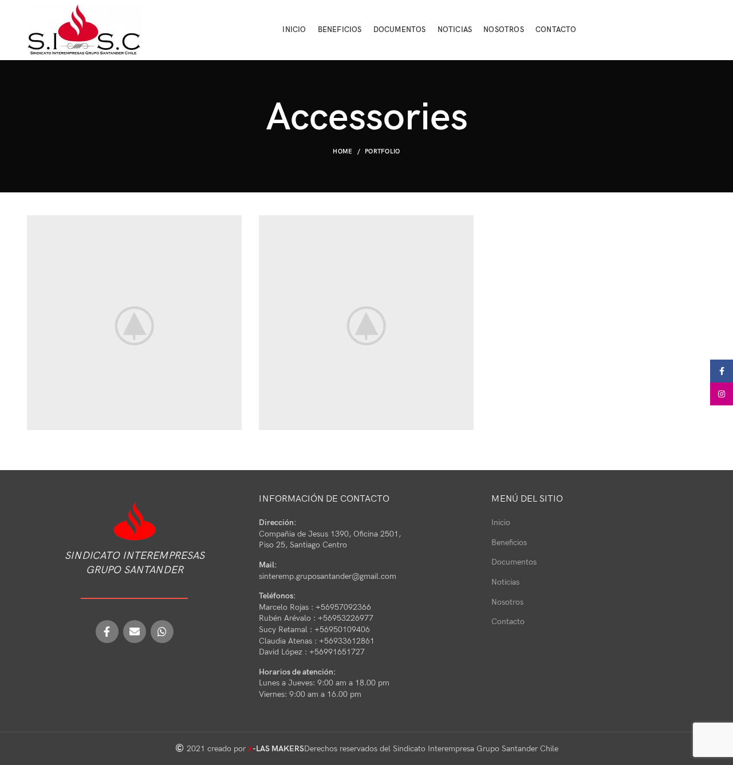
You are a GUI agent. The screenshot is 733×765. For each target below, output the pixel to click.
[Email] (134, 631)
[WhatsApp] (162, 631)
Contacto (508, 621)
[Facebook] (107, 631)
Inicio (500, 522)
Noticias (505, 582)
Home (342, 151)
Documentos (514, 562)
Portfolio (382, 151)
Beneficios (509, 542)
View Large (233, 223)
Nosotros (507, 602)
